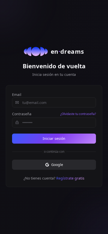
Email (16, 94)
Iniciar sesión (54, 138)
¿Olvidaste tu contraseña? (78, 114)
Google (57, 164)
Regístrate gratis (70, 178)
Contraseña (21, 113)
